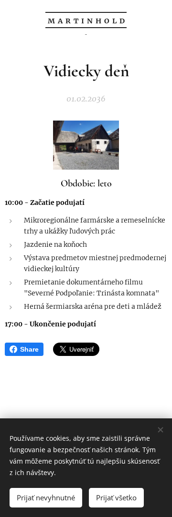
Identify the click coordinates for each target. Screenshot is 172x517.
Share (29, 349)
